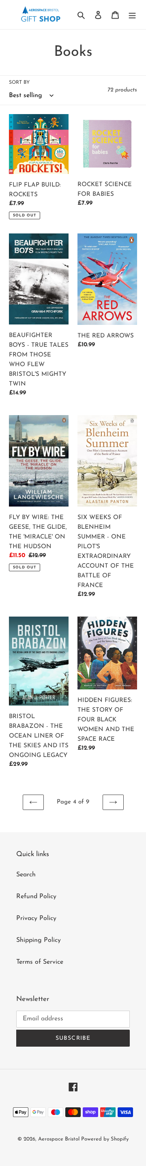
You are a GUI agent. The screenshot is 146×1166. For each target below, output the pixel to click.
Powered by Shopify (105, 1139)
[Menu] (132, 14)
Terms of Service (39, 962)
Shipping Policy (38, 940)
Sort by (19, 82)
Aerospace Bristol (59, 1139)
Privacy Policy (36, 918)
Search (26, 874)
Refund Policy (36, 896)
